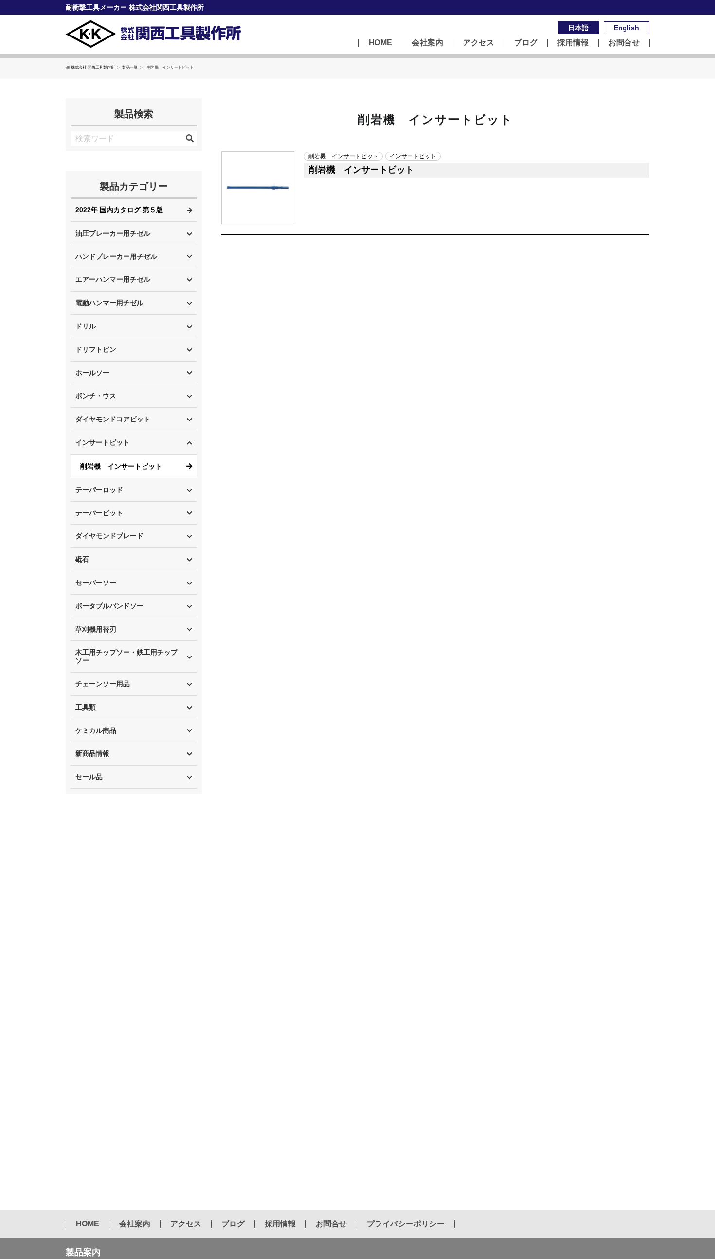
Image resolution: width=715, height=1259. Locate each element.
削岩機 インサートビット (121, 466)
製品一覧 (130, 67)
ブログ (525, 43)
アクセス (478, 43)
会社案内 (427, 43)
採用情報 (573, 43)
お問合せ (624, 43)
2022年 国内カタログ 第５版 (119, 210)
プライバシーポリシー (406, 1224)
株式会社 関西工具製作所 (93, 67)
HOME (380, 43)
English (626, 28)
